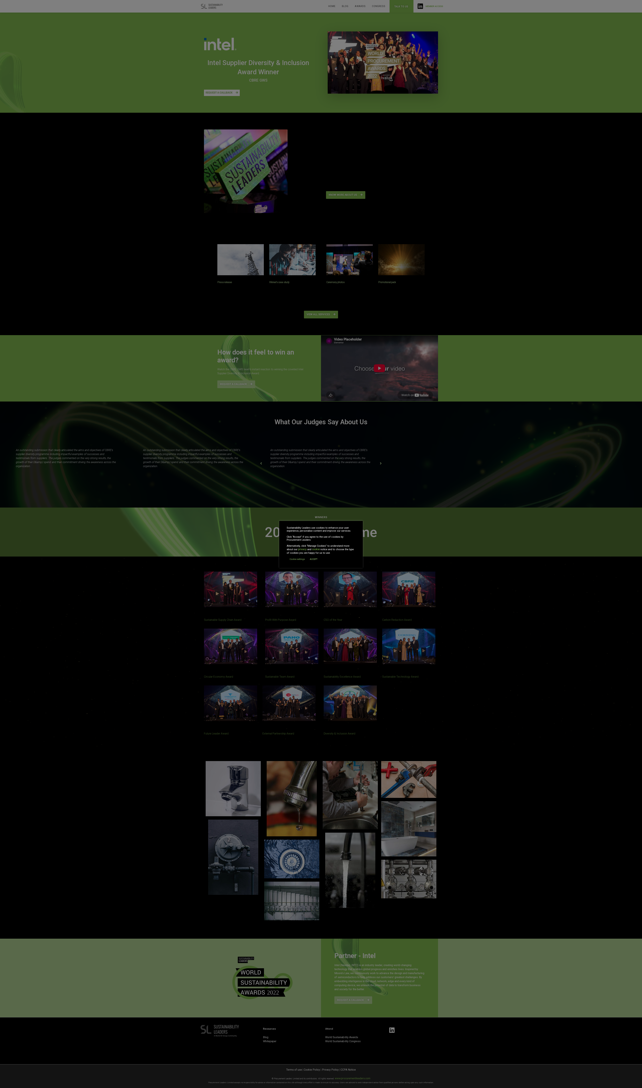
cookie (316, 549)
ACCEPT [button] (313, 559)
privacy (302, 549)
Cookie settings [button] (297, 559)
